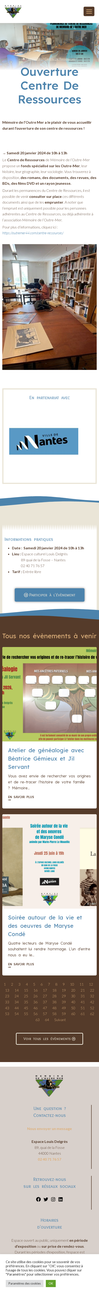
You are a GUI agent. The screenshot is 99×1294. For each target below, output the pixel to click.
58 (54, 1013)
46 (35, 1008)
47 (45, 1008)
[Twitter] (46, 1200)
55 (26, 1013)
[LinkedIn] (60, 1200)
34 (17, 1002)
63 (37, 1019)
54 (17, 1013)
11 (81, 984)
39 (64, 1002)
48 (54, 1008)
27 (45, 996)
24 (17, 996)
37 (45, 1002)
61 (83, 1013)
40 (73, 1002)
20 (73, 990)
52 (92, 1008)
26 (35, 996)
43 (7, 1008)
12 (91, 984)
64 (47, 1019)
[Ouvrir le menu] (89, 11)
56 (35, 1013)
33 (7, 1002)
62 (92, 1013)
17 (45, 990)
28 (54, 996)
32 (92, 996)
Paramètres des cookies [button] (25, 1283)
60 (73, 1013)
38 (54, 1002)
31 (83, 996)
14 (17, 990)
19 (64, 990)
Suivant (60, 1019)
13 (7, 990)
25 (26, 996)
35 (26, 1002)
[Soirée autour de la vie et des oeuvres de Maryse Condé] (49, 861)
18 (54, 990)
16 (35, 990)
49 (64, 1008)
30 (73, 996)
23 (7, 996)
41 (83, 1002)
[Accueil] (23, 59)
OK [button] (51, 1283)
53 (7, 1013)
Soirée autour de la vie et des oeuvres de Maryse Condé (45, 925)
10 (72, 984)
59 (64, 1013)
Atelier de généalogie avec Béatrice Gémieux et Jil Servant (46, 758)
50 (73, 1008)
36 (35, 1002)
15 (26, 990)
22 (92, 990)
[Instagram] (53, 1200)
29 (64, 996)
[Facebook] (38, 1200)
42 (92, 1002)
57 (45, 1013)
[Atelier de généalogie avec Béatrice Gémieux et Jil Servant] (49, 694)
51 (83, 1008)
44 (17, 1008)
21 (83, 990)
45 (26, 1008)
